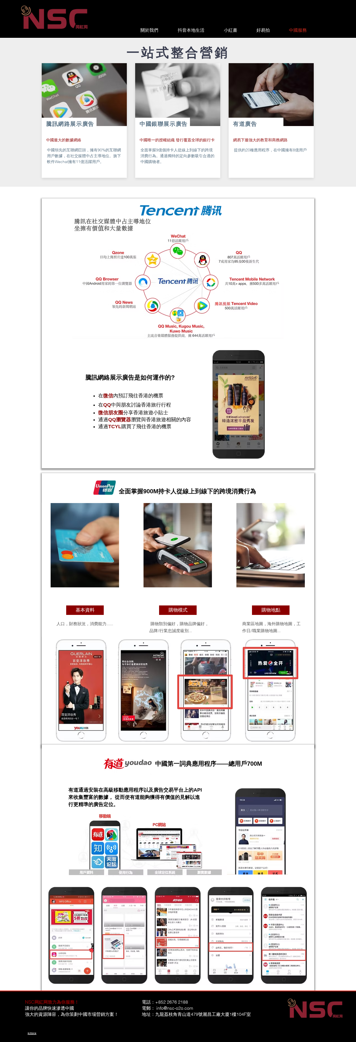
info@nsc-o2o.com (174, 1008)
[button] (85, 610)
